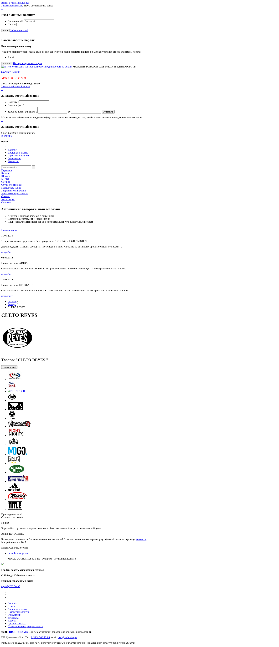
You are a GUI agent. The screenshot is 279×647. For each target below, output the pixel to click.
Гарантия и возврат (18, 155)
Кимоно (5, 173)
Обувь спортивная (11, 184)
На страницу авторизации (27, 63)
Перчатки (6, 170)
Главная (12, 301)
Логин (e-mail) (15, 21)
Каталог (12, 149)
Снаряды (6, 202)
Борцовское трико (11, 187)
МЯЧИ (5, 179)
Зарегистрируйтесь (11, 5)
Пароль (12, 24)
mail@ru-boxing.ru (67, 637)
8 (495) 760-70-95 (10, 72)
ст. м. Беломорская (18, 553)
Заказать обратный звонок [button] (15, 86)
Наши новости (9, 230)
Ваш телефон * (16, 105)
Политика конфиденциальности (25, 626)
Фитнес (5, 196)
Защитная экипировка (13, 190)
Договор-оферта (17, 623)
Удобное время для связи (21, 111)
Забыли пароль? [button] (19, 30)
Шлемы (5, 176)
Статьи (12, 606)
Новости (12, 620)
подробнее (7, 252)
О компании (14, 158)
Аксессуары (8, 199)
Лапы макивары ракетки (14, 193)
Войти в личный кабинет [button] (15, 2)
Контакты (13, 161)
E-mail (11, 57)
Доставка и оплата (18, 152)
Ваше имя (13, 102)
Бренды (12, 304)
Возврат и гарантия (18, 612)
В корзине (6, 135)
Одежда (5, 181)
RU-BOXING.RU (19, 632)
